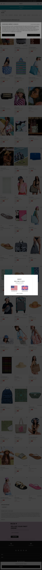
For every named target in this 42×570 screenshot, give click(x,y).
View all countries (19, 293)
